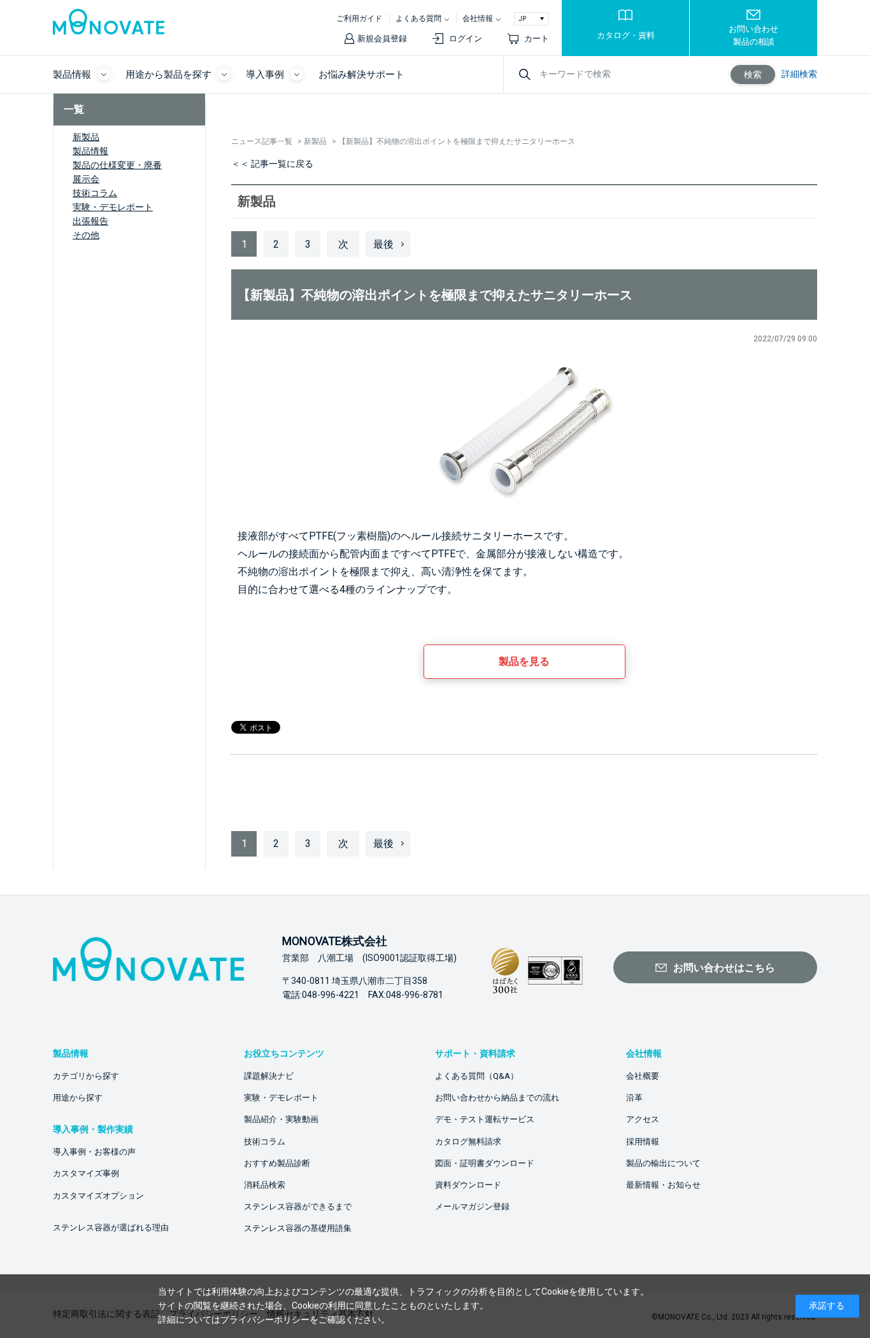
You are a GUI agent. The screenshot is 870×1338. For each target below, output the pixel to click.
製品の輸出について (663, 1163)
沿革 (634, 1097)
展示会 (86, 179)
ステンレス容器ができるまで (298, 1206)
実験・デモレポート (113, 207)
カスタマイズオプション (98, 1195)
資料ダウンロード (468, 1185)
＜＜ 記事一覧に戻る (272, 164)
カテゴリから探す (86, 1076)
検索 (753, 74)
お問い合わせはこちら (724, 968)
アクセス (642, 1119)
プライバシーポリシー (265, 1319)
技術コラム (95, 193)
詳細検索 (799, 74)
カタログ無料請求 (468, 1141)
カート (536, 38)
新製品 (86, 137)
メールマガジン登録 (472, 1206)
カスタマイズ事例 (86, 1173)
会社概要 (642, 1076)
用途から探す (78, 1097)
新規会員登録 (382, 38)
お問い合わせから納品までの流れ (497, 1097)
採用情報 (642, 1141)
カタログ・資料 (626, 35)
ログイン (465, 38)
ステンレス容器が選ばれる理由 (111, 1227)
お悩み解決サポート (361, 74)
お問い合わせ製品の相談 (753, 35)
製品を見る (524, 661)
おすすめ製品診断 (277, 1163)
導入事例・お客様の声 (94, 1152)
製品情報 (90, 151)
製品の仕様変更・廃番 (117, 165)
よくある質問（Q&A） (476, 1076)
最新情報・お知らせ (663, 1185)
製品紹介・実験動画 (281, 1119)
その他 (86, 235)
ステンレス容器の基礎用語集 (298, 1228)
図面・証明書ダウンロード (484, 1163)
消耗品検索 (264, 1185)
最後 (383, 244)
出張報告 (90, 221)
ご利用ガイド (359, 18)
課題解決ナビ (269, 1076)
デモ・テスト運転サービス (484, 1119)
